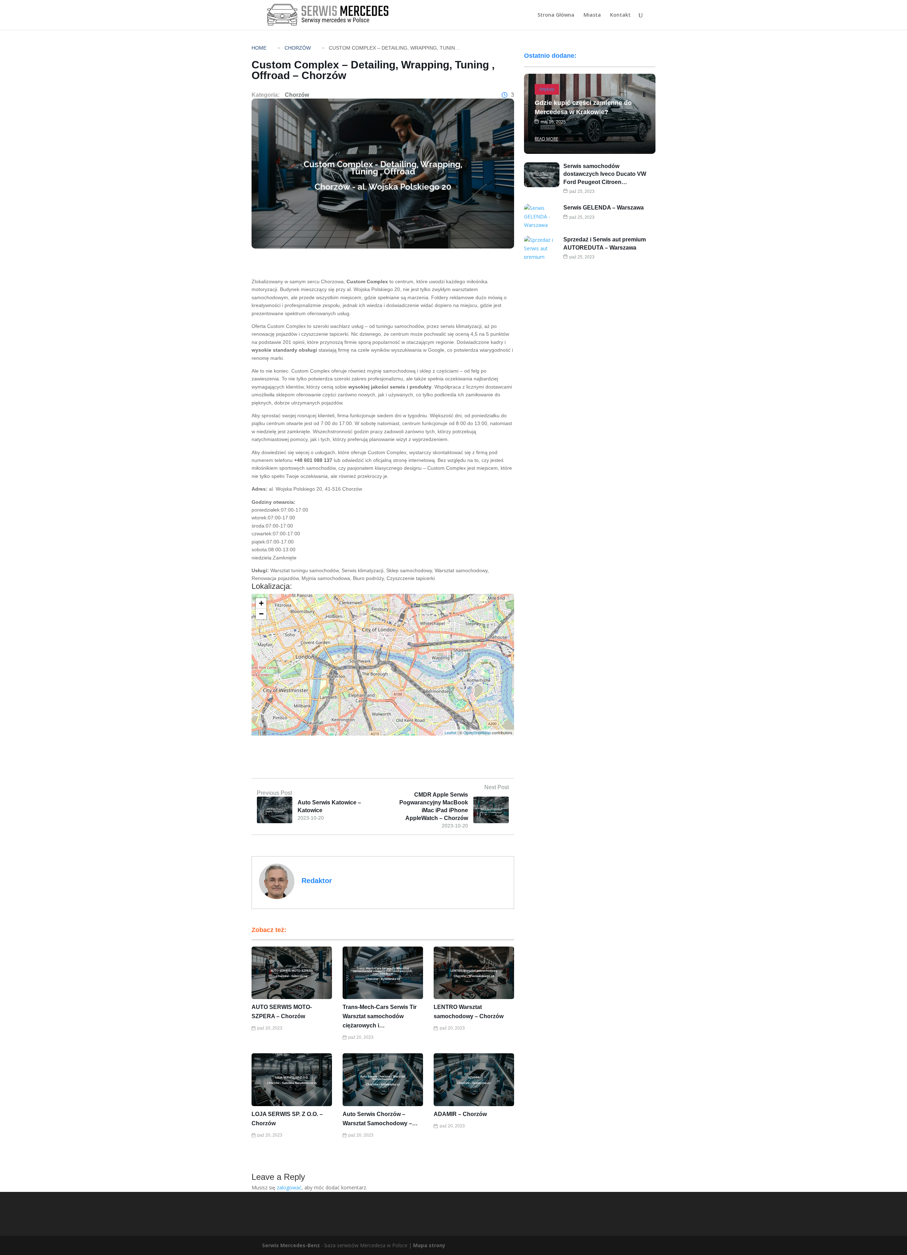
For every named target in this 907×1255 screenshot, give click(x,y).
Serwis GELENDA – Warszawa (603, 208)
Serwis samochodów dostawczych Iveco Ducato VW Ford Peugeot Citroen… (604, 174)
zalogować (289, 1187)
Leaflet (450, 732)
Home (259, 48)
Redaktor (317, 881)
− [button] (261, 613)
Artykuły (546, 89)
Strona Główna (555, 15)
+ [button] (261, 603)
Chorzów (298, 48)
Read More (546, 139)
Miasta (592, 15)
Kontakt (620, 15)
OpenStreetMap (477, 732)
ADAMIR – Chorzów (460, 1114)
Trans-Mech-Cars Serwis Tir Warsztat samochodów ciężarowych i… (380, 1016)
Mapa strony (429, 1245)
